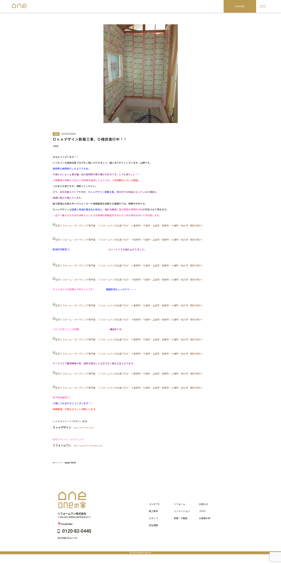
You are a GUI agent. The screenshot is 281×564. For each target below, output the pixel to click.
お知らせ (203, 504)
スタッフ (153, 518)
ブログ (202, 511)
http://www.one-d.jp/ (84, 427)
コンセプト (154, 504)
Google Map (67, 524)
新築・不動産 (180, 518)
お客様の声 (204, 518)
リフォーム (179, 504)
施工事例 (153, 511)
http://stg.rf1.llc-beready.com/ (88, 445)
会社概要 (153, 525)
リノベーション (182, 511)
